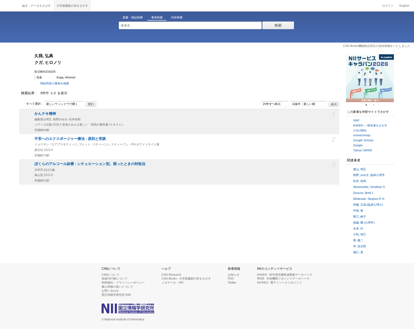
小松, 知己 (359, 234)
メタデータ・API (172, 282)
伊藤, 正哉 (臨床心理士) (368, 204)
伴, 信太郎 (359, 246)
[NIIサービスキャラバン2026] (370, 78)
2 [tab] (375, 105)
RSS (231, 278)
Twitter (232, 282)
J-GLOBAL (360, 130)
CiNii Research (171, 274)
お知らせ (233, 274)
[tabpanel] (370, 78)
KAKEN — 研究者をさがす (370, 125)
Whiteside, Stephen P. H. (369, 199)
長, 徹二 (358, 240)
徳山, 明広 (359, 169)
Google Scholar (363, 140)
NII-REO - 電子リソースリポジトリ (279, 282)
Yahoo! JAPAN (362, 150)
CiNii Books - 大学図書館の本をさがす (186, 278)
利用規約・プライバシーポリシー (123, 282)
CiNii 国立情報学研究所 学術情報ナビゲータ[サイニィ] (9, 5)
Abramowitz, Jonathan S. (369, 187)
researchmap (361, 135)
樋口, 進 (358, 252)
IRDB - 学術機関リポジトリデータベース (283, 278)
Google (358, 145)
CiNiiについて (111, 274)
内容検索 (177, 17)
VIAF (356, 120)
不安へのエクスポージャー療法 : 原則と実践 (70, 139)
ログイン (388, 5)
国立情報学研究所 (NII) (116, 294)
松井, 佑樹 (359, 181)
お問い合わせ (110, 290)
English (404, 5)
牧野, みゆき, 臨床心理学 (369, 175)
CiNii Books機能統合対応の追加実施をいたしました (376, 46)
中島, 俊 (358, 210)
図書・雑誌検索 (133, 17)
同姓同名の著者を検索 (54, 83)
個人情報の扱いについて (117, 286)
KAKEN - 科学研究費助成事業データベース (284, 274)
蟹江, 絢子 (359, 216)
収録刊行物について (114, 278)
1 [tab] (368, 105)
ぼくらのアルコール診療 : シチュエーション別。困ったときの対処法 (89, 164)
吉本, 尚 (358, 228)
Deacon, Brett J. (363, 193)
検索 (278, 25)
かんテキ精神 (45, 113)
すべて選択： (35, 103)
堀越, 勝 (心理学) (363, 222)
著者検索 (157, 17)
